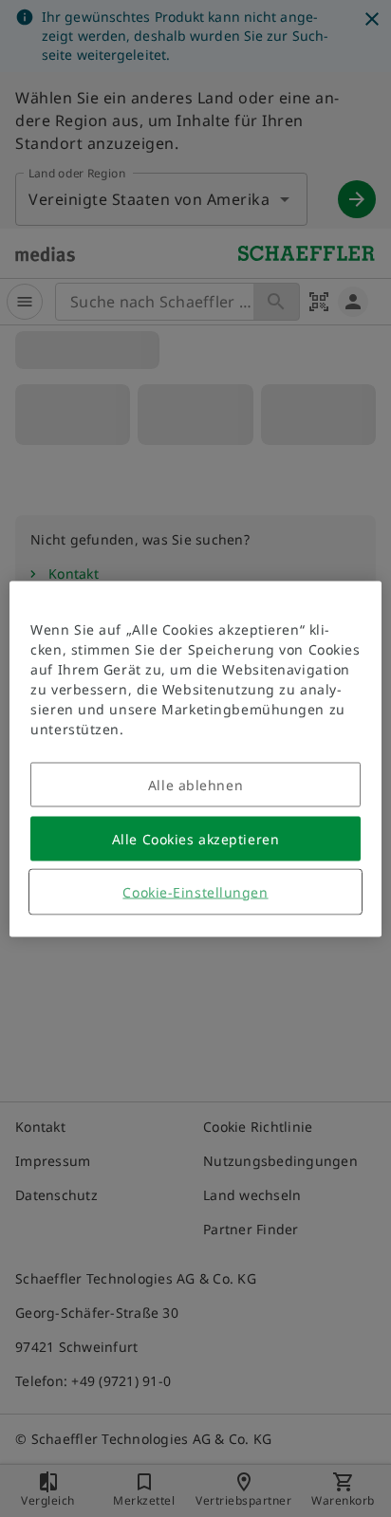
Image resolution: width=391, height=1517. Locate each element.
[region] (195, 758)
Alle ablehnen (195, 784)
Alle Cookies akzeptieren (195, 838)
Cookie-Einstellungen (195, 891)
